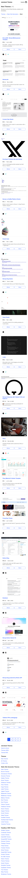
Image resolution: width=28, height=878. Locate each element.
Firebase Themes (5, 843)
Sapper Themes (5, 811)
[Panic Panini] (14, 305)
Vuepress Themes (5, 824)
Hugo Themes (4, 787)
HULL (4, 438)
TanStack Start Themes (7, 820)
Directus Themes (5, 841)
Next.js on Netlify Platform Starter (12, 199)
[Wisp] (6, 94)
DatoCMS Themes (6, 837)
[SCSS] (6, 493)
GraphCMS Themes (6, 852)
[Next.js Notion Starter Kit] (14, 626)
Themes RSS (4, 752)
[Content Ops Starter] (14, 107)
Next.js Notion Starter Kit (9, 638)
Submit (22, 2)
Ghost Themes (5, 850)
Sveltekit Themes (5, 817)
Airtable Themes (5, 830)
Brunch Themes (5, 771)
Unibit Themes (5, 822)
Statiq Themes (4, 815)
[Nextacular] (14, 67)
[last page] (19, 739)
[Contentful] (6, 54)
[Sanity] (6, 453)
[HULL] (14, 427)
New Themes (4, 759)
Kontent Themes (5, 854)
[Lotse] (14, 345)
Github (8, 49)
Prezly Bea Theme (7, 518)
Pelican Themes (5, 804)
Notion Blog (6, 558)
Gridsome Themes (5, 782)
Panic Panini (6, 317)
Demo (20, 49)
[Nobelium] (14, 586)
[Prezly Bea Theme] (14, 506)
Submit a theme (5, 748)
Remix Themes (5, 809)
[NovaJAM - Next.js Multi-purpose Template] (14, 26)
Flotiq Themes (4, 845)
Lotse (4, 357)
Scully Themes (5, 813)
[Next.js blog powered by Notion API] (14, 666)
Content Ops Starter (8, 119)
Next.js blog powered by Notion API (12, 677)
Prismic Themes (5, 861)
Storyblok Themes (5, 865)
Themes (3, 14)
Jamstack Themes (6, 2)
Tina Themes (4, 870)
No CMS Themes (5, 856)
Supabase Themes (6, 867)
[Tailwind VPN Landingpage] (14, 706)
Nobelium (5, 598)
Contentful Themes (6, 832)
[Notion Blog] (14, 546)
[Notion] (6, 573)
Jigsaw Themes (5, 791)
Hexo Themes (4, 784)
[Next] (3, 54)
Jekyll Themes (4, 789)
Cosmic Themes (5, 835)
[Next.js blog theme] (14, 267)
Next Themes (4, 800)
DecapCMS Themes (6, 839)
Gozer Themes (5, 780)
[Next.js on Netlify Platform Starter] (14, 187)
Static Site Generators (12, 14)
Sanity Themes (5, 863)
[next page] (17, 739)
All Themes (4, 761)
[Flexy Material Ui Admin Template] (14, 466)
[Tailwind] (8, 54)
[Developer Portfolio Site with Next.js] (14, 147)
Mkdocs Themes (5, 798)
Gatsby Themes (5, 778)
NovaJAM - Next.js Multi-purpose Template (11, 38)
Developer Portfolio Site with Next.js (12, 159)
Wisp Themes (4, 872)
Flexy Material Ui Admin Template (12, 478)
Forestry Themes (5, 848)
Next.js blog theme (8, 279)
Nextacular (5, 79)
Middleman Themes (6, 795)
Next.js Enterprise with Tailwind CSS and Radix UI (14, 397)
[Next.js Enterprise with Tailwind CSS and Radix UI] (14, 385)
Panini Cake (6, 239)
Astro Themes (4, 769)
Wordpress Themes (6, 874)
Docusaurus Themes (6, 773)
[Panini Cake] (14, 227)
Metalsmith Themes (6, 793)
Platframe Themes (5, 806)
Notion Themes (5, 859)
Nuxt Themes (4, 802)
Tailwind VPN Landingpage (10, 717)
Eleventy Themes (5, 776)
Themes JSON (5, 750)
